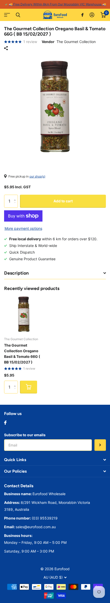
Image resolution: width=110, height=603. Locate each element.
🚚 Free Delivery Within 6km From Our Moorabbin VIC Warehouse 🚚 (57, 4)
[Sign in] (92, 15)
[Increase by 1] (16, 196)
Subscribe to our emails (25, 435)
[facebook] (5, 422)
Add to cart (63, 201)
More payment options (23, 228)
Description (16, 273)
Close (17, 15)
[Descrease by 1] (16, 205)
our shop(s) (37, 176)
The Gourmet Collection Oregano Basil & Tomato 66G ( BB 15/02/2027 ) (22, 353)
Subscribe (100, 445)
